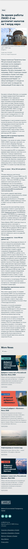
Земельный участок (10, 212)
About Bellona (5, 539)
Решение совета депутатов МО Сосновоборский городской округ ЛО (13, 188)
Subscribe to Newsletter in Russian (10, 533)
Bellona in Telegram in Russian (9, 536)
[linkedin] (2, 516)
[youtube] (9, 516)
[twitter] (6, 516)
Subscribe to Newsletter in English (10, 530)
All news (4, 351)
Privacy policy (4, 542)
